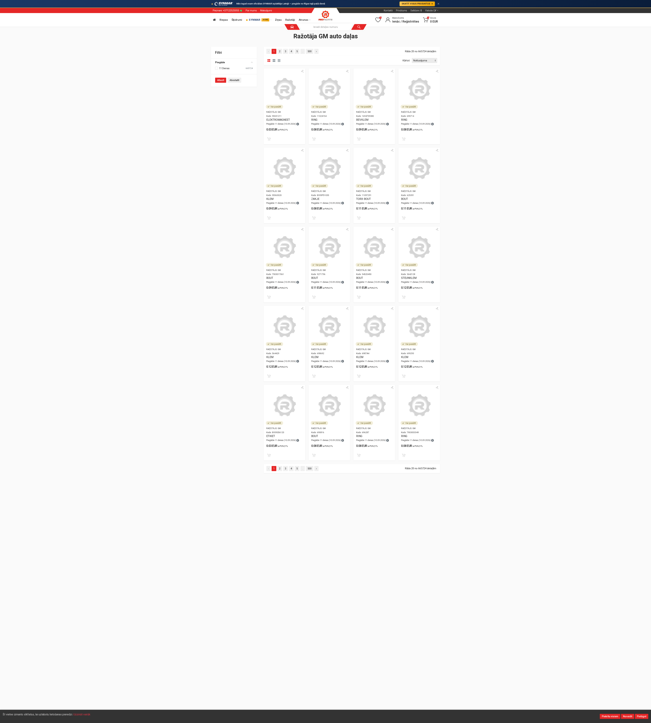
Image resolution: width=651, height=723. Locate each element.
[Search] (359, 27)
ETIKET (270, 436)
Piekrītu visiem (610, 716)
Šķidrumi (237, 19)
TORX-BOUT (363, 199)
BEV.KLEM (362, 119)
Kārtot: (406, 60)
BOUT (404, 199)
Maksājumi (266, 10)
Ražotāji (290, 19)
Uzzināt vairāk (81, 714)
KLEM (269, 199)
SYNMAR (258, 19)
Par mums (251, 10)
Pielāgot (641, 716)
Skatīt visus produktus (416, 4)
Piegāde (220, 62)
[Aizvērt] (438, 3)
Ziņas (278, 19)
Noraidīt (627, 716)
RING (314, 119)
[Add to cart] (269, 139)
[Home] (214, 20)
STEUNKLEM (409, 278)
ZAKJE (315, 199)
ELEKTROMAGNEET (278, 119)
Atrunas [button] (303, 19)
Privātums (401, 10)
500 (310, 51)
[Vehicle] (292, 27)
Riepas (224, 19)
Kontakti (388, 10)
